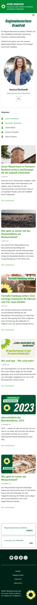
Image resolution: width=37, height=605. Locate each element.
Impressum (18, 579)
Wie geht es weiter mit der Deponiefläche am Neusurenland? (16, 234)
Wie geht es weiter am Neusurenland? (13, 478)
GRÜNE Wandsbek (15, 4)
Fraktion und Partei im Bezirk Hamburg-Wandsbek (20, 8)
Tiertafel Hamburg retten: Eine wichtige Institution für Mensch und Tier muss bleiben (18, 299)
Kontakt (18, 571)
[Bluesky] (26, 558)
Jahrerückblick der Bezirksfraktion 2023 (12, 419)
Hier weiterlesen (7, 200)
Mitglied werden (18, 575)
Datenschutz (18, 583)
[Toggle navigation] (33, 15)
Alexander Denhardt (13, 123)
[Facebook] (11, 558)
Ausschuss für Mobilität (18, 541)
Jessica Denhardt (11, 118)
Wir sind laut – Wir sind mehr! (17, 360)
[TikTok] (21, 558)
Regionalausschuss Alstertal (18, 529)
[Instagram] (16, 558)
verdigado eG (16, 596)
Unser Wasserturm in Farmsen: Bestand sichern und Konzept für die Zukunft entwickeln (18, 169)
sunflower (17, 593)
